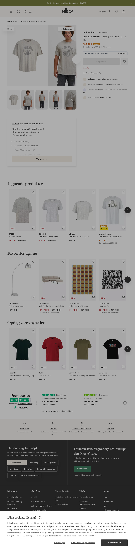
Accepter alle (114, 542)
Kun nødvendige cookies (83, 542)
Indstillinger (59, 542)
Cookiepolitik (89, 536)
